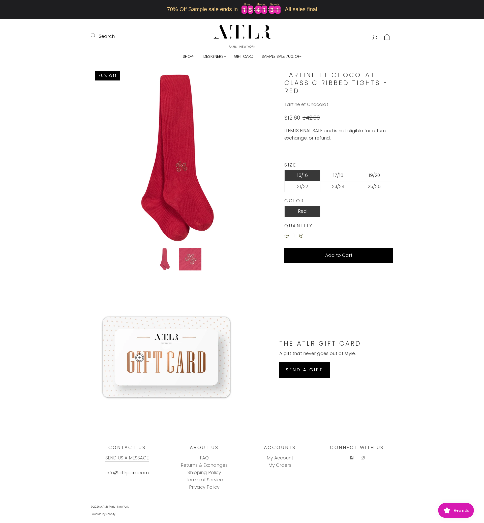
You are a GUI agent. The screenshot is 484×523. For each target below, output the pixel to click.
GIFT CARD (244, 56)
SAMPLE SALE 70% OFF (281, 56)
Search (107, 36)
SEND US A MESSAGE (127, 458)
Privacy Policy (204, 487)
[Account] (375, 36)
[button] (108, 158)
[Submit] (96, 35)
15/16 (302, 175)
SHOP (188, 56)
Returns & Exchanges (204, 465)
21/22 (302, 186)
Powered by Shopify (103, 514)
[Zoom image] (177, 158)
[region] (242, 9)
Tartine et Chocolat (306, 104)
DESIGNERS (213, 56)
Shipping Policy (204, 472)
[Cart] (387, 36)
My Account (280, 458)
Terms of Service (204, 480)
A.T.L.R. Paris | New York (114, 507)
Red (302, 211)
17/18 (338, 175)
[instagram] (362, 457)
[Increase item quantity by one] (301, 236)
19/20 (374, 175)
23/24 (338, 186)
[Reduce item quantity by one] (286, 236)
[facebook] (351, 457)
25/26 (374, 186)
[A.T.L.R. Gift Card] (139, 357)
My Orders (279, 465)
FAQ (204, 458)
